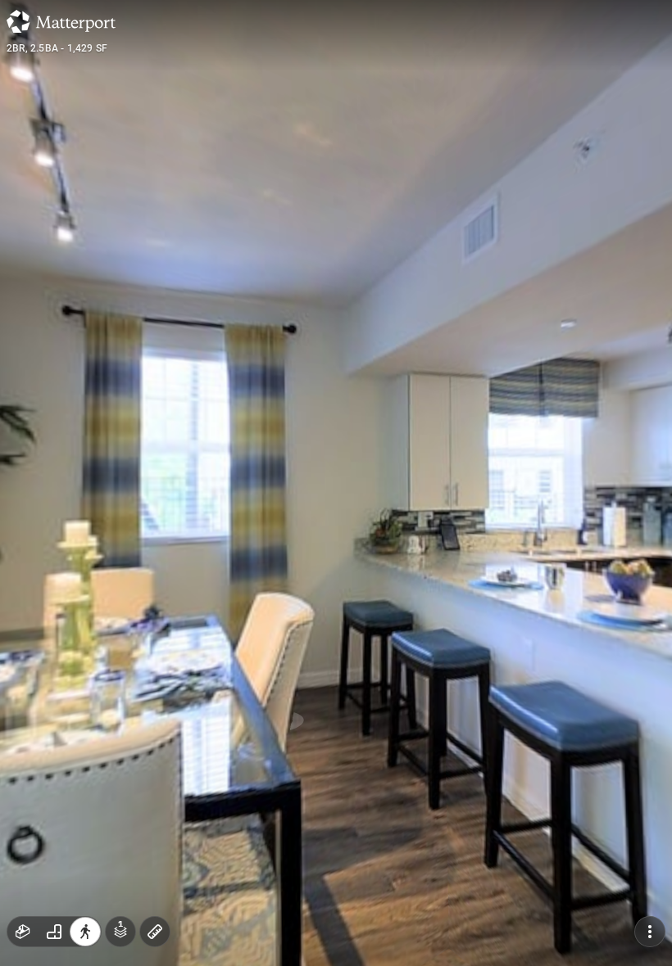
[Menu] (649, 931)
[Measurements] (154, 931)
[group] (54, 931)
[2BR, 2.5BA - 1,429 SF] (336, 483)
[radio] (23, 931)
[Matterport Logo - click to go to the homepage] (61, 21)
